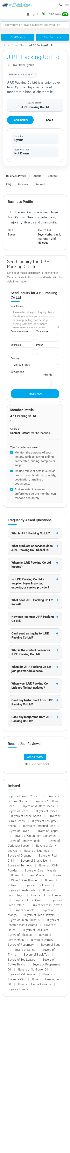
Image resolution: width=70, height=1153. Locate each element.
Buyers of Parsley (42, 940)
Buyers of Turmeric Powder (28, 875)
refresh (47, 375)
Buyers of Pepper (47, 831)
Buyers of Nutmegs (37, 850)
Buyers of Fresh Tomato (47, 905)
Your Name (42, 331)
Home (6, 45)
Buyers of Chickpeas (37, 885)
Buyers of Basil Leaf (36, 930)
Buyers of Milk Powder (22, 974)
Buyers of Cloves (19, 831)
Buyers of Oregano (20, 855)
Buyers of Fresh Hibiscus (24, 920)
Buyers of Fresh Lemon (46, 895)
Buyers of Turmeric (20, 865)
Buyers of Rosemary (21, 944)
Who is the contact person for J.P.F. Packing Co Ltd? (30, 652)
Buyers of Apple (24, 910)
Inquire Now (35, 393)
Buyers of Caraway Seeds (24, 841)
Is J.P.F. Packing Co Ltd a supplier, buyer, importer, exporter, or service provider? (30, 583)
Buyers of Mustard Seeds (38, 806)
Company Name (19, 331)
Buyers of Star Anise (34, 860)
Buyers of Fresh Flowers (39, 915)
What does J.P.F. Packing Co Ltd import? (32, 602)
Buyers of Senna (25, 949)
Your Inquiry (17, 306)
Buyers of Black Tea (37, 954)
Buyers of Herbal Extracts (35, 984)
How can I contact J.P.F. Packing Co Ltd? (32, 619)
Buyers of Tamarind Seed (39, 826)
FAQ (8, 184)
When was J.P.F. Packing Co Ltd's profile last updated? (29, 685)
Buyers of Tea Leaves (22, 959)
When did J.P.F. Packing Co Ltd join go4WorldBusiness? (31, 669)
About (49, 120)
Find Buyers (17, 37)
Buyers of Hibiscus (20, 935)
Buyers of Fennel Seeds (26, 816)
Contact (53, 175)
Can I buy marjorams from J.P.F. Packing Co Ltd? (31, 719)
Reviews (23, 184)
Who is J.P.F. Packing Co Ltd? (30, 533)
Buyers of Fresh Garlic (22, 890)
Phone (39, 345)
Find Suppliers (52, 37)
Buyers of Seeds (18, 989)
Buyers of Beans (18, 811)
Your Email (16, 345)
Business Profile (16, 176)
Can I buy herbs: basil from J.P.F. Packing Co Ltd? (32, 702)
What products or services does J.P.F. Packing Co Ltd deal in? (32, 548)
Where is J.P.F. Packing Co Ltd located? (31, 564)
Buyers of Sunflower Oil (33, 969)
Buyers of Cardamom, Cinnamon (35, 836)
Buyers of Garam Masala (41, 870)
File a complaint (39, 764)
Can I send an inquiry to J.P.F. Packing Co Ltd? (30, 635)
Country (15, 358)
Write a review (35, 757)
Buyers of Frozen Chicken (24, 796)
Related (40, 184)
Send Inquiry (20, 120)
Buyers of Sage (50, 944)
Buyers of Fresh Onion (28, 900)
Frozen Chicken (20, 45)
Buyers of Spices (47, 811)
